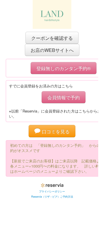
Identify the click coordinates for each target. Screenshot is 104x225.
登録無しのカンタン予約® (63, 68)
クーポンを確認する (52, 37)
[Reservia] (52, 184)
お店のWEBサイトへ (52, 49)
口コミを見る (55, 131)
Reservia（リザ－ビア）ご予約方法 (52, 196)
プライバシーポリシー (52, 191)
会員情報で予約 (63, 97)
